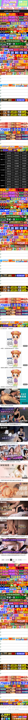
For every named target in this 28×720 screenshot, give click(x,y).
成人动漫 (24, 155)
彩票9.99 (9, 171)
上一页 (7, 559)
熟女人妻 (17, 179)
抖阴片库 (3, 180)
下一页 (19, 559)
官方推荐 (3, 170)
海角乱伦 (17, 181)
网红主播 (17, 152)
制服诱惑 (24, 181)
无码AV (2, 175)
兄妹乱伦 (17, 184)
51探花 (24, 173)
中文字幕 (17, 158)
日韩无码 (24, 187)
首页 (3, 559)
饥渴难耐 (17, 163)
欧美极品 (17, 155)
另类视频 (24, 160)
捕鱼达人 (9, 168)
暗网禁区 (9, 181)
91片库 (9, 176)
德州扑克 (24, 168)
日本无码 (24, 152)
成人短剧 (24, 184)
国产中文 (9, 184)
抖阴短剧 (17, 187)
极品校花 (9, 187)
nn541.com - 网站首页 (11, 11)
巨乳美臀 (24, 158)
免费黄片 (24, 179)
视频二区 (3, 159)
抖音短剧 (9, 173)
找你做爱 (24, 163)
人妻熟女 (9, 160)
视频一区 (3, 154)
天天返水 (24, 171)
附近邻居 (9, 163)
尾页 (14, 561)
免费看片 (3, 185)
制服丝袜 (17, 160)
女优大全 (17, 176)
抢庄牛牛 (17, 168)
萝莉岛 (24, 176)
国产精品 (9, 152)
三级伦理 (9, 158)
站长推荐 (3, 164)
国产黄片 (9, 179)
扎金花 (16, 171)
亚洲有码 (9, 155)
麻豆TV (16, 173)
